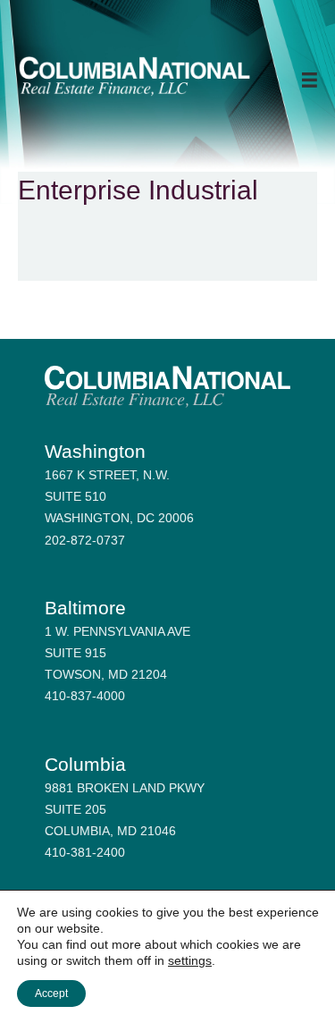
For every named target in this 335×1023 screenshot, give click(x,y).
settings (190, 960)
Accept (51, 993)
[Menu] (309, 80)
